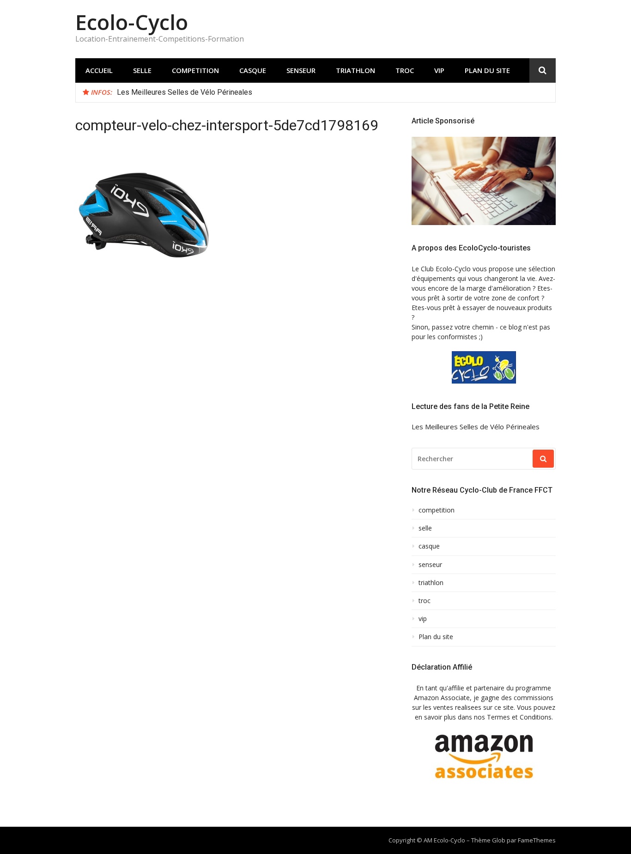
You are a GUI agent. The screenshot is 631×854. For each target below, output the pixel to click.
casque (252, 70)
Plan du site (487, 70)
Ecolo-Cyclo (131, 22)
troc (404, 70)
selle (142, 70)
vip (439, 70)
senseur (301, 70)
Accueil (99, 70)
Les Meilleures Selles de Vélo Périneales (184, 92)
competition (195, 70)
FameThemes (537, 840)
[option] (332, 92)
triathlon (355, 70)
